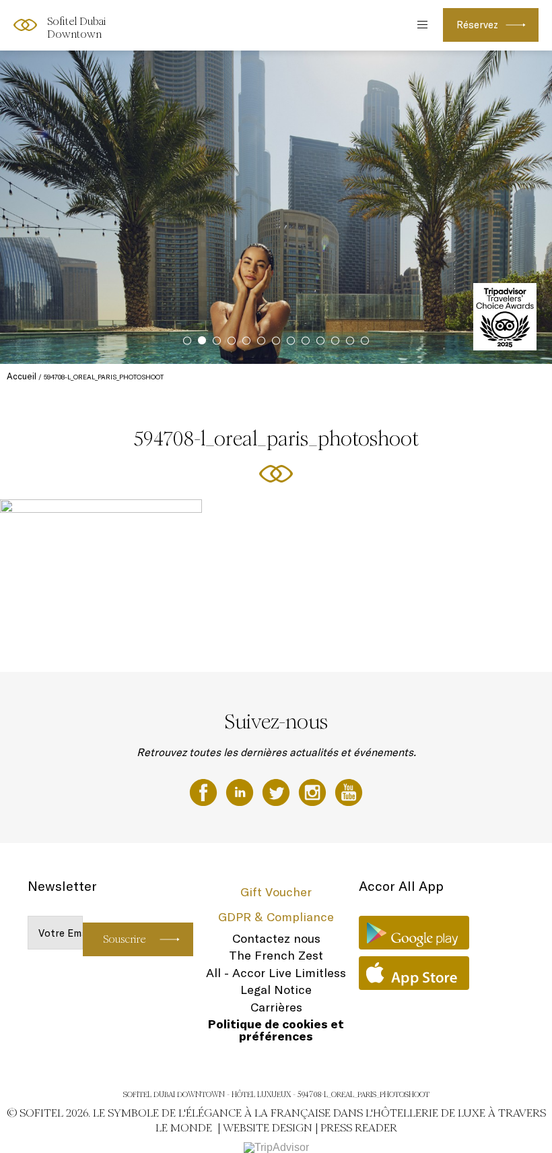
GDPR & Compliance (276, 917)
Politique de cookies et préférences (276, 1030)
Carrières (276, 1007)
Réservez (477, 24)
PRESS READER (358, 1128)
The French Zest (276, 955)
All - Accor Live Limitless (276, 972)
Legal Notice (276, 989)
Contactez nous (276, 938)
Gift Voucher (276, 892)
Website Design (267, 1128)
